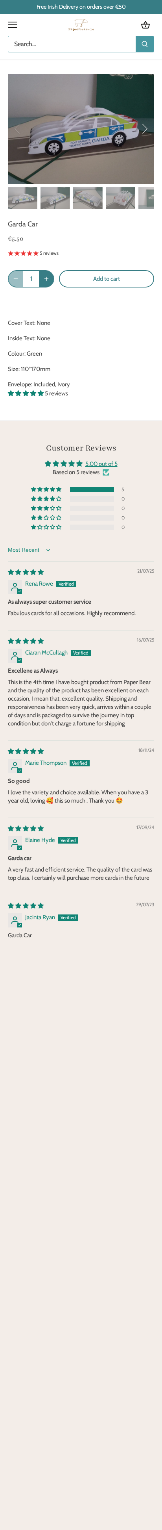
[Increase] (46, 279)
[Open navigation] (12, 25)
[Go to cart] (145, 25)
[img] (26, 572)
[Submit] (145, 44)
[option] (81, 129)
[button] (26, 393)
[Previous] (18, 129)
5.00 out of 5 (101, 463)
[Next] (144, 129)
